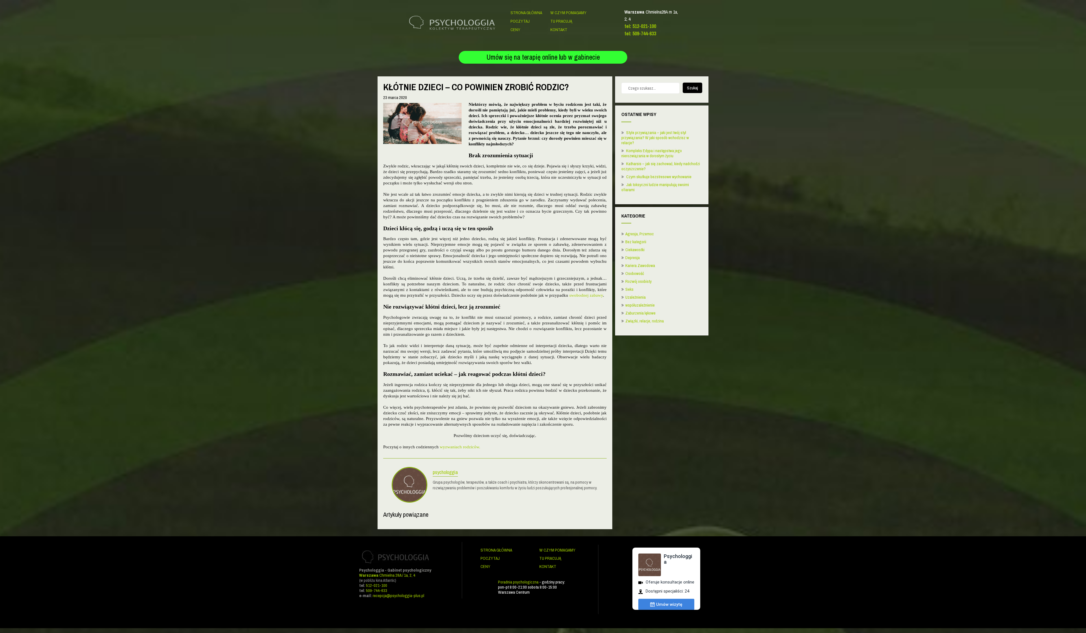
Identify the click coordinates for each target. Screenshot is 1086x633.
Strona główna (526, 13)
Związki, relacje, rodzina (644, 321)
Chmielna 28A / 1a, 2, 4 (387, 575)
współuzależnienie (640, 305)
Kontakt (558, 30)
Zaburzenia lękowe (640, 313)
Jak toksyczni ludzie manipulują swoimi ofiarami (655, 187)
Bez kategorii (635, 242)
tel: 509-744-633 (640, 33)
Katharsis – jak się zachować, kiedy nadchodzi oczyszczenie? (660, 166)
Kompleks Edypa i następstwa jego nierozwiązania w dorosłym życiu (651, 153)
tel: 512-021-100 (640, 26)
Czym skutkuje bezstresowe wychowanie (658, 177)
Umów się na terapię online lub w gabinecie (543, 57)
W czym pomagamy (568, 13)
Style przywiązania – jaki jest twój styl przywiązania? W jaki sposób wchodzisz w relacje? (655, 138)
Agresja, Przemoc (639, 234)
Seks (629, 289)
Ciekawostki (635, 250)
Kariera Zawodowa (640, 265)
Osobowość (634, 273)
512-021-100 (376, 585)
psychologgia (445, 473)
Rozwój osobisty (638, 281)
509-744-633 (376, 590)
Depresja (632, 257)
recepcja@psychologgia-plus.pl (398, 595)
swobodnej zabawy (586, 295)
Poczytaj (520, 21)
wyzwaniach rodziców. (460, 447)
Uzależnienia (635, 297)
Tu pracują (561, 21)
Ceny (515, 30)
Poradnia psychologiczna (518, 582)
